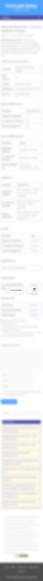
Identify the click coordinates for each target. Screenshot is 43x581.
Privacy (32, 294)
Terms (35, 294)
